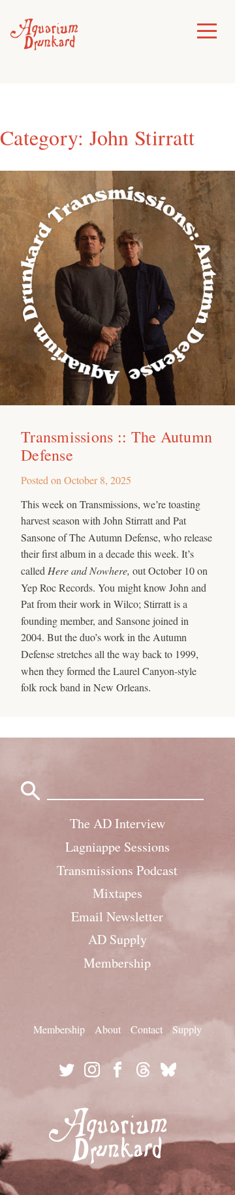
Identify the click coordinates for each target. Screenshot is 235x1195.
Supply (187, 1029)
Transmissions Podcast (117, 870)
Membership (117, 963)
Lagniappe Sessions (117, 847)
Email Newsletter (117, 916)
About (108, 1029)
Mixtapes (117, 893)
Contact (147, 1029)
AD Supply (117, 939)
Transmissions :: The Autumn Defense (116, 445)
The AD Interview (117, 823)
